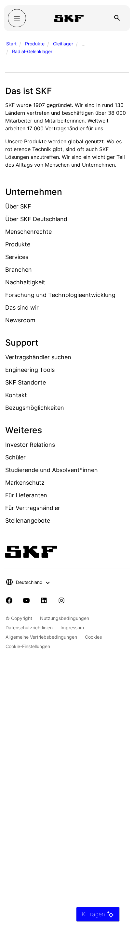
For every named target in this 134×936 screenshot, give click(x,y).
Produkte (35, 43)
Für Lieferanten (26, 495)
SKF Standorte (25, 382)
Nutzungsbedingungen (64, 618)
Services (16, 257)
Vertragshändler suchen (38, 357)
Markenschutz (25, 482)
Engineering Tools (30, 369)
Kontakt (16, 395)
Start (11, 43)
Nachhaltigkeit (25, 282)
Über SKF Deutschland (36, 219)
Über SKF (18, 206)
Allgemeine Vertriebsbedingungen (41, 637)
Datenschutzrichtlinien (29, 627)
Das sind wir (22, 307)
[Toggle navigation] (17, 18)
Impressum (72, 627)
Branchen (18, 269)
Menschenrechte (28, 231)
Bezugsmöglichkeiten (34, 407)
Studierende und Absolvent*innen (51, 470)
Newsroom (20, 320)
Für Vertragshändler (32, 507)
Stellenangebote (27, 520)
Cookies (93, 637)
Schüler (15, 457)
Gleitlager (63, 43)
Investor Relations (30, 444)
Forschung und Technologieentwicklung (60, 294)
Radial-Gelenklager (32, 51)
